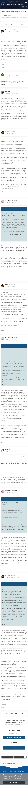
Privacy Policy (13, 771)
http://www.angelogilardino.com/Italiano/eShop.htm (13, 111)
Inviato (12, 32)
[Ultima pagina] (26, 24)
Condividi (7, 757)
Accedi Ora (14, 748)
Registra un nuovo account (14, 737)
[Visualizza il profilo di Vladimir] (2, 450)
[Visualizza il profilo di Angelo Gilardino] (2, 201)
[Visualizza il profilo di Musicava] (2, 74)
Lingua (5, 771)
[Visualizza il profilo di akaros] (2, 92)
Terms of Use (18, 778)
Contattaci (21, 771)
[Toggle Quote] (2, 208)
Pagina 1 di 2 (13, 24)
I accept (14, 782)
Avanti (22, 24)
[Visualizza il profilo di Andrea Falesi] (2, 31)
